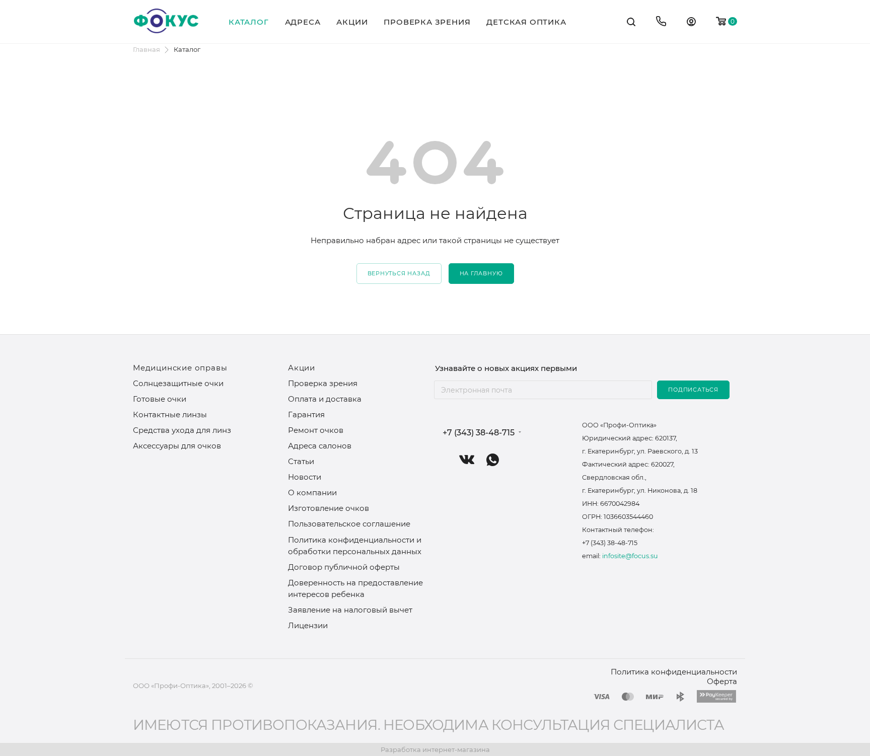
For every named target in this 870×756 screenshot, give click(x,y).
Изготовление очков (328, 508)
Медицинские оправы (180, 367)
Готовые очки (159, 399)
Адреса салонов (319, 445)
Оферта (722, 681)
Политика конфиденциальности (674, 671)
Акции (301, 367)
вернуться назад (399, 273)
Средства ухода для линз (182, 430)
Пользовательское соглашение (349, 523)
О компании (312, 492)
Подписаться (693, 389)
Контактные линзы (170, 414)
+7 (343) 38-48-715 (479, 433)
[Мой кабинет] (691, 23)
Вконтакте (467, 460)
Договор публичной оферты (344, 567)
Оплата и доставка (324, 399)
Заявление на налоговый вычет (350, 610)
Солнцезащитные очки (178, 383)
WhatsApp (492, 460)
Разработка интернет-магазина (435, 749)
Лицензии (308, 625)
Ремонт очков (315, 430)
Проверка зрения (322, 383)
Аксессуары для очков (177, 445)
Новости (304, 477)
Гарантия (306, 414)
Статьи (301, 461)
